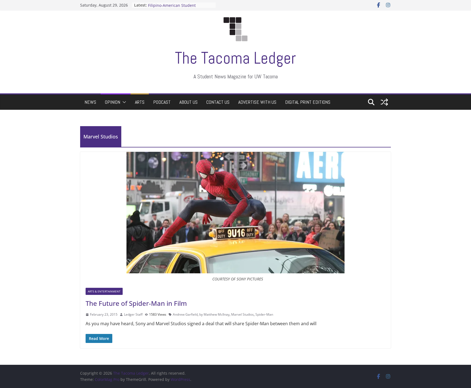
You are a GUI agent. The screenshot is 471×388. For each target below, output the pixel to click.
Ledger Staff (133, 314)
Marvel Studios (242, 314)
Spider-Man (264, 314)
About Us (188, 102)
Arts (139, 102)
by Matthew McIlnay (214, 314)
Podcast (162, 102)
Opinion (112, 102)
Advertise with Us (257, 102)
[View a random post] (384, 102)
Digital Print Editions (307, 102)
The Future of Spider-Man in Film (136, 303)
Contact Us (218, 102)
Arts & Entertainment (104, 291)
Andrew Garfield (185, 314)
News (90, 102)
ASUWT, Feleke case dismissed (176, 4)
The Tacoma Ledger (235, 58)
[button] (123, 102)
